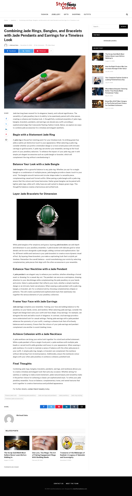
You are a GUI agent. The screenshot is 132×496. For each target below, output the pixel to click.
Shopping (76, 14)
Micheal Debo (14, 45)
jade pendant (20, 274)
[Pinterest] (6, 134)
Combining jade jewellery (27, 395)
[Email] (6, 140)
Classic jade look (10, 395)
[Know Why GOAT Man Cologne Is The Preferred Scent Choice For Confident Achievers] (97, 104)
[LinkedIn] (6, 129)
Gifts (66, 14)
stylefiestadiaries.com (80, 489)
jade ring (18, 140)
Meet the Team (72, 483)
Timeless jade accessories (14, 398)
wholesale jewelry (110, 41)
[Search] (127, 14)
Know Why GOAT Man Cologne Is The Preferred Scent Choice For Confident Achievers (116, 103)
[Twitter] (6, 124)
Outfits (87, 14)
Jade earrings (18, 307)
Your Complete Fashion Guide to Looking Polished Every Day (116, 79)
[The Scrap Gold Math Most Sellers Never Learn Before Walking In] (16, 443)
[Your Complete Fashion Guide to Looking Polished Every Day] (97, 80)
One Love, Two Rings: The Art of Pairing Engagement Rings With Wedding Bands (44, 455)
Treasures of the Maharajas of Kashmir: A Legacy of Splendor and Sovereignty (72, 455)
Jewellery (56, 14)
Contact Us (58, 483)
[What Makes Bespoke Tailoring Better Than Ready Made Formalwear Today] (97, 91)
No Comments (40, 45)
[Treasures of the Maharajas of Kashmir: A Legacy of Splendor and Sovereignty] (72, 443)
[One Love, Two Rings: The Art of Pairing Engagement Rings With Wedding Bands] (44, 443)
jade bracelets (62, 245)
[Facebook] (6, 119)
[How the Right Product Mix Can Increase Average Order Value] (97, 69)
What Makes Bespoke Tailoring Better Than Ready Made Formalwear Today (116, 91)
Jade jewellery (64, 395)
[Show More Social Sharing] (51, 51)
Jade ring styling (76, 395)
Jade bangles (18, 169)
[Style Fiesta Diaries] (66, 5)
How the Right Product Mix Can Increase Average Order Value (116, 67)
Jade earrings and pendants (47, 395)
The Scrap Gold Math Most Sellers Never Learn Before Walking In (15, 455)
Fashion (44, 14)
